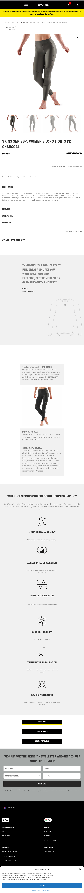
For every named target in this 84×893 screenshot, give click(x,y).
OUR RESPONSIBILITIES (9, 860)
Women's (9, 22)
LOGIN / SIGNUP (49, 851)
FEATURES (6, 209)
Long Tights (23, 22)
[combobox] (21, 775)
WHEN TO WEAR (8, 216)
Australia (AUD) (13, 808)
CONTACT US (6, 836)
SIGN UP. (42, 783)
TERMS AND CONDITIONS (9, 851)
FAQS (3, 831)
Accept (42, 885)
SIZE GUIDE (6, 223)
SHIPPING (47, 836)
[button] (81, 869)
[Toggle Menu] (26, 5)
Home (4, 22)
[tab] (42, 187)
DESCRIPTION (7, 187)
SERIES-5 (15, 22)
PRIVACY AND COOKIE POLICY (42, 890)
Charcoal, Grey (31, 22)
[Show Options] (39, 775)
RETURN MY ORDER (50, 840)
